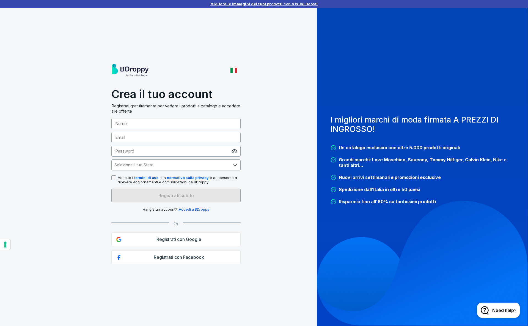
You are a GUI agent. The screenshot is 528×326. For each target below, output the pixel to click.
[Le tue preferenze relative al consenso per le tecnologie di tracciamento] (5, 244)
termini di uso (146, 177)
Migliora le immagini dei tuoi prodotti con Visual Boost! (264, 4)
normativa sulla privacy (188, 177)
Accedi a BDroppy (194, 209)
